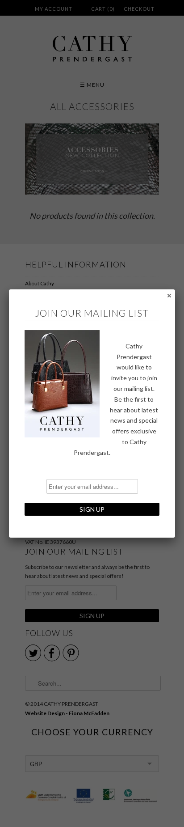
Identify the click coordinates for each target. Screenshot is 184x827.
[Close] (169, 295)
